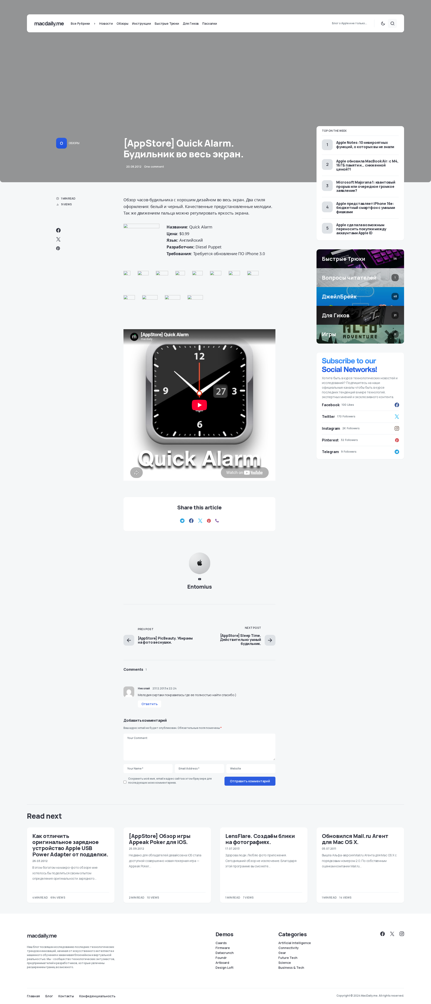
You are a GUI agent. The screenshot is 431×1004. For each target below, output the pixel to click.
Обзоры (74, 143)
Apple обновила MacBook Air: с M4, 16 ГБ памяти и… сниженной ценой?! (367, 165)
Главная (33, 996)
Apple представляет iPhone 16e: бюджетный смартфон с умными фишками (365, 207)
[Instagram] (402, 934)
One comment (154, 167)
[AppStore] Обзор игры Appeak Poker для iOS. (160, 839)
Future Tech (287, 957)
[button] (383, 23)
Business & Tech (291, 967)
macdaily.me (49, 23)
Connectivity (288, 947)
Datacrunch (225, 952)
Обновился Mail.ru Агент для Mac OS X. (355, 839)
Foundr (221, 957)
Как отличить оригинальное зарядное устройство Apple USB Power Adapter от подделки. (70, 845)
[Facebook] (382, 934)
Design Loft (224, 967)
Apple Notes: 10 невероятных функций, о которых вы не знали (365, 144)
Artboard (222, 962)
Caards (221, 943)
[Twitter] (392, 934)
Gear (282, 952)
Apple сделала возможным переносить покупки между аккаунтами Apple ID (361, 228)
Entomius (199, 586)
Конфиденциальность (97, 996)
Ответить (149, 704)
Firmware (223, 947)
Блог (49, 996)
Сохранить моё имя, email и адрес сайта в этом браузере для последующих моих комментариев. (170, 781)
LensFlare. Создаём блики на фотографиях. (260, 839)
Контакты (66, 996)
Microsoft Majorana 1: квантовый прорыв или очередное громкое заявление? (365, 186)
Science (284, 962)
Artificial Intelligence (294, 943)
